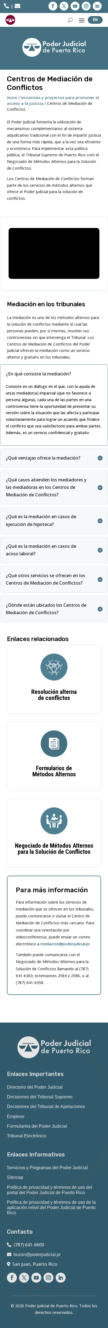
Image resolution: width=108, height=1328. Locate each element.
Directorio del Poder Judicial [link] (35, 1087)
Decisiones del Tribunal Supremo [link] (40, 1096)
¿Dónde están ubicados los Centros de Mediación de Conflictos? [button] (46, 609)
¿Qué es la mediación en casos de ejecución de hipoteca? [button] (41, 520)
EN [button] (95, 19)
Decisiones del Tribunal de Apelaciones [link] (46, 1106)
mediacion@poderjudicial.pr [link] (65, 943)
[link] (6, 6)
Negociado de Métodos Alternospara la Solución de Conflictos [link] (54, 848)
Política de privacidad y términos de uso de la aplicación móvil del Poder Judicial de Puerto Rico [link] (51, 1207)
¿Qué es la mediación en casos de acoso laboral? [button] (41, 550)
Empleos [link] (15, 1116)
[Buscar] (70, 19)
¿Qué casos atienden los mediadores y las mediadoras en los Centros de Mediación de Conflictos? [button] (46, 487)
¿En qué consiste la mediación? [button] (38, 374)
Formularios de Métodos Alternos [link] (54, 771)
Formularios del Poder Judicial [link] (37, 1126)
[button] (52, 6)
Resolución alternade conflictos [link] (54, 694)
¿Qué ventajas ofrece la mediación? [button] (43, 458)
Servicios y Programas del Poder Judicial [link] (47, 1167)
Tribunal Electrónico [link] (26, 1136)
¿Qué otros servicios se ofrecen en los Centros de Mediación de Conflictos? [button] (45, 579)
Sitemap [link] (15, 1177)
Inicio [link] (12, 97)
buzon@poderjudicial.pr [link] (37, 1254)
